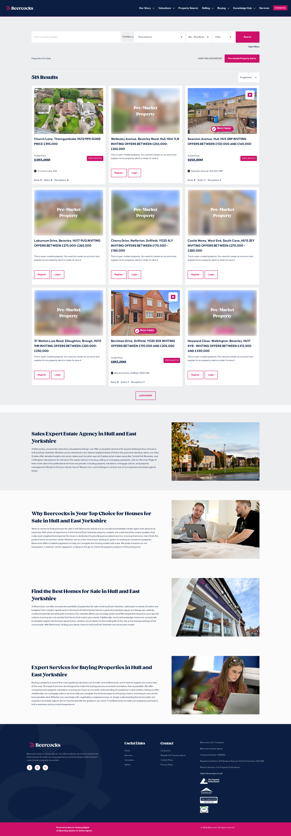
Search (247, 37)
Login (134, 173)
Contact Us (280, 8)
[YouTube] (45, 767)
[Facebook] (29, 767)
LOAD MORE (145, 395)
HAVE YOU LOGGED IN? (210, 58)
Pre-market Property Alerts (242, 58)
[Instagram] (37, 767)
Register (119, 173)
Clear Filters (253, 47)
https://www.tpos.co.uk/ (211, 773)
